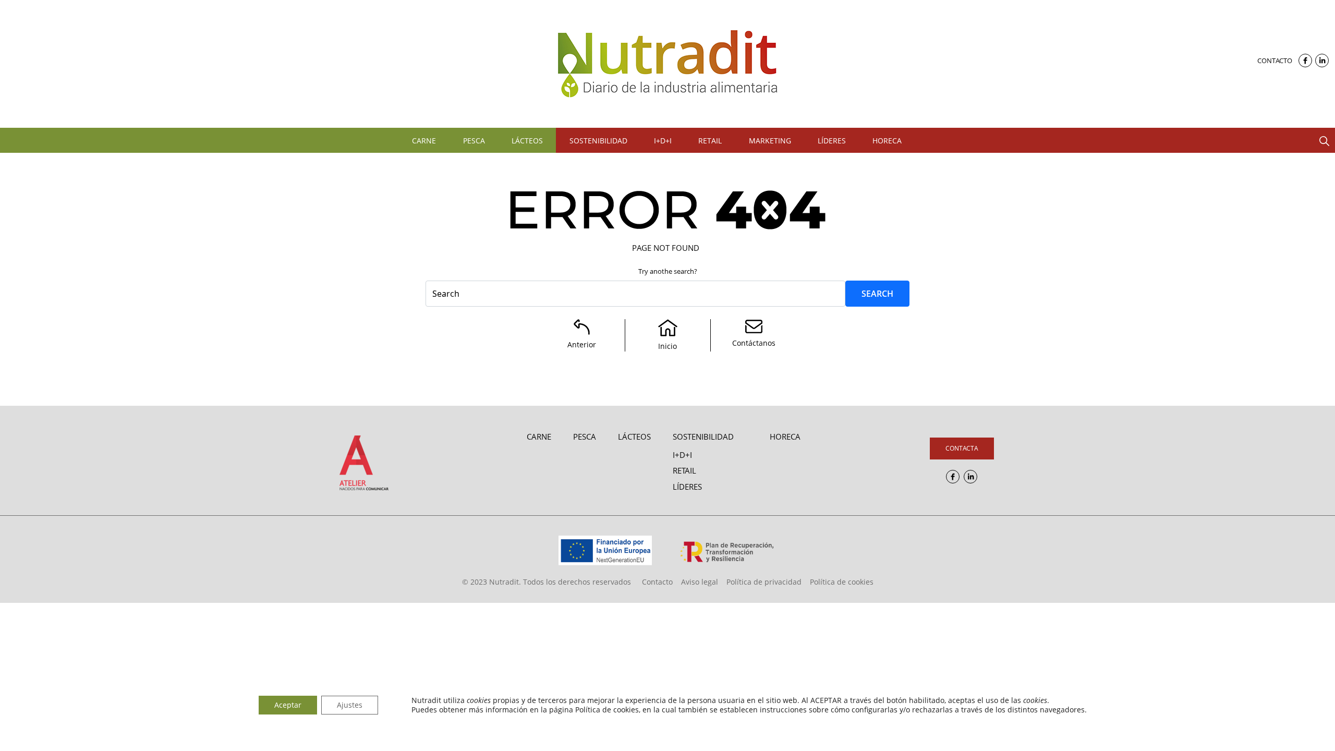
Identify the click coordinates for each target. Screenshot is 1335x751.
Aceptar (287, 705)
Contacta (961, 448)
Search (877, 293)
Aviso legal (699, 582)
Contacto (1274, 60)
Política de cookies (841, 582)
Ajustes (349, 705)
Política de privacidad (764, 582)
